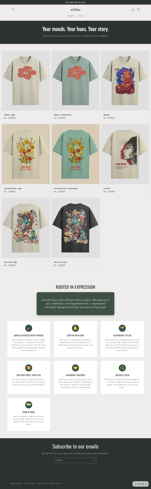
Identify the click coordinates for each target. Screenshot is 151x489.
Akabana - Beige (9, 115)
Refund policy (30, 483)
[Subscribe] (94, 460)
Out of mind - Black (60, 262)
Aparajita (106, 115)
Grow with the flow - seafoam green (66, 188)
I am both (106, 188)
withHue (19, 483)
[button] (13, 9)
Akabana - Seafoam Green (62, 115)
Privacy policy (42, 483)
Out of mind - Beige (10, 262)
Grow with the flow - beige (13, 188)
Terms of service (56, 483)
